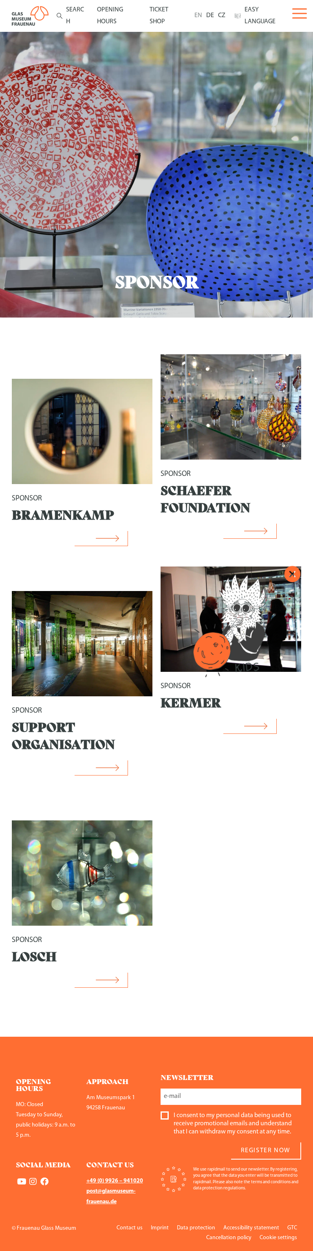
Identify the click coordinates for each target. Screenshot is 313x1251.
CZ (221, 15)
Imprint (160, 1228)
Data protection (196, 1228)
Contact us (130, 1228)
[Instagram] (33, 1181)
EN (198, 15)
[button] (101, 538)
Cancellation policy (228, 1238)
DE (210, 15)
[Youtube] (21, 1181)
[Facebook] (44, 1181)
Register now (266, 1150)
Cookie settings (278, 1238)
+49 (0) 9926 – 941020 (114, 1181)
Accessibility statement (251, 1228)
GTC (292, 1228)
